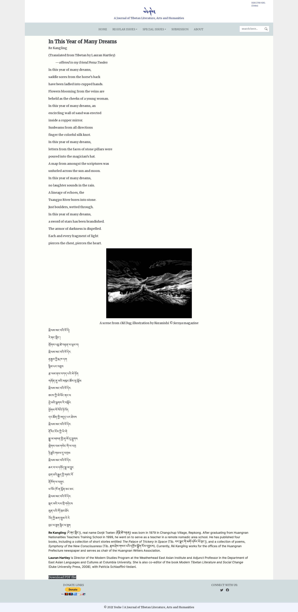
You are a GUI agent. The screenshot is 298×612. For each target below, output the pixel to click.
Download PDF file (62, 577)
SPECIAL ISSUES (153, 29)
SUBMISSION (179, 29)
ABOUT (198, 29)
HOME (102, 29)
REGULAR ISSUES (123, 29)
